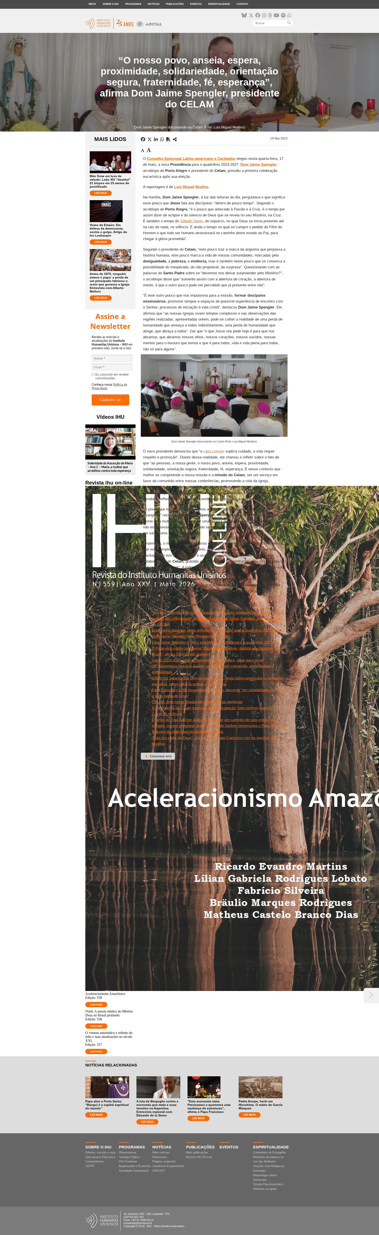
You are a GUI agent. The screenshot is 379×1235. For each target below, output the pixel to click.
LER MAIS (101, 193)
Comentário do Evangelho (269, 1152)
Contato (242, 4)
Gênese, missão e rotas (100, 1152)
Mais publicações (197, 1152)
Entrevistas (159, 1157)
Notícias (153, 4)
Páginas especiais (164, 1161)
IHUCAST (158, 1170)
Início (92, 4)
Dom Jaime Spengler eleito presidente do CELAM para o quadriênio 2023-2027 (216, 630)
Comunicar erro (158, 756)
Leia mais (96, 1004)
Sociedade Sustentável (133, 1170)
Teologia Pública (129, 1157)
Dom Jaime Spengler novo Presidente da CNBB (191, 636)
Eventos (196, 4)
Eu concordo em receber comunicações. (112, 376)
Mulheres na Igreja (265, 1188)
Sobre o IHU (111, 4)
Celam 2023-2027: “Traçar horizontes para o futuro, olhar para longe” (208, 660)
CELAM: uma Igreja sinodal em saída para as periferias (197, 702)
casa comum (213, 451)
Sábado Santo (191, 221)
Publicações (175, 4)
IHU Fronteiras (128, 1161)
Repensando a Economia (135, 1166)
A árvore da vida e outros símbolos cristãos (187, 732)
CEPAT (90, 1166)
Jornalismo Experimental (168, 1166)
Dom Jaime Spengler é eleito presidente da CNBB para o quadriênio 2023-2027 (216, 642)
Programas (133, 4)
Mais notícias (161, 1152)
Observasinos (127, 1152)
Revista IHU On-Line (199, 1157)
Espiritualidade (219, 4)
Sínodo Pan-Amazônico (268, 1184)
